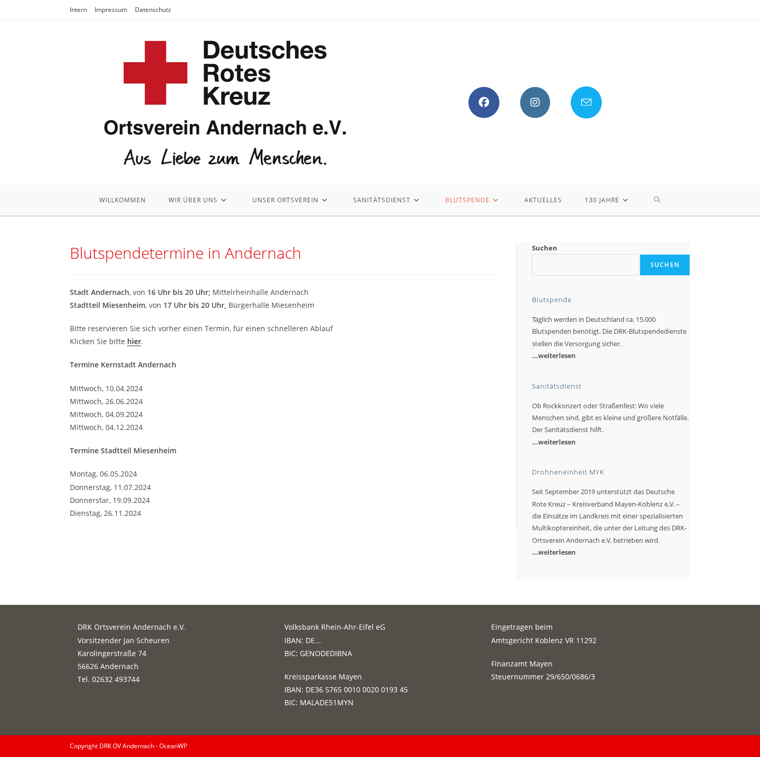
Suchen (544, 248)
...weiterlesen (553, 355)
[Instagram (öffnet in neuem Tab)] (535, 102)
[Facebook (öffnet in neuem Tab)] (483, 102)
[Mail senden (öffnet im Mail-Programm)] (586, 102)
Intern (78, 9)
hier (134, 341)
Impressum (111, 9)
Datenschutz (153, 9)
